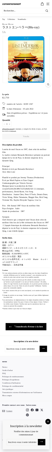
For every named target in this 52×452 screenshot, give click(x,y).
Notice (4, 367)
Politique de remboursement (13, 377)
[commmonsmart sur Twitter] (41, 410)
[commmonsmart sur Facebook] (32, 410)
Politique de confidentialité (12, 386)
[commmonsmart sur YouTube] (37, 410)
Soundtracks (22, 19)
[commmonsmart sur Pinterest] (27, 414)
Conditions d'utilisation (11, 383)
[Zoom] (48, 84)
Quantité (6, 120)
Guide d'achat (7, 370)
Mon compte (7, 395)
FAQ (4, 373)
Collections (11, 19)
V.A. (4, 32)
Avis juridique (7, 389)
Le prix (5, 94)
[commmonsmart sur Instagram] (27, 410)
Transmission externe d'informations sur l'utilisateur (22, 392)
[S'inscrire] (43, 349)
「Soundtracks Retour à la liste (28, 326)
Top (3, 19)
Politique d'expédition (10, 380)
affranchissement (8, 129)
